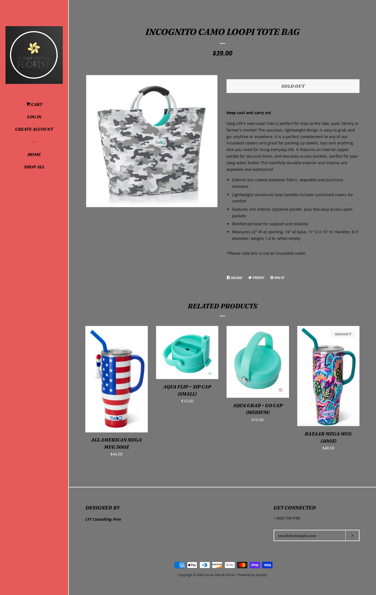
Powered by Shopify (252, 575)
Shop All (34, 166)
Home (34, 154)
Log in (34, 116)
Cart (36, 104)
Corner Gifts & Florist (219, 575)
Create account (34, 129)
